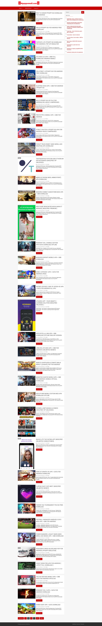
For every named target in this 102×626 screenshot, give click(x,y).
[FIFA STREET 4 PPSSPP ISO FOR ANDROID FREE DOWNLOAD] (26, 75)
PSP (19, 26)
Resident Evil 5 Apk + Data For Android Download (47, 591)
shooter (19, 191)
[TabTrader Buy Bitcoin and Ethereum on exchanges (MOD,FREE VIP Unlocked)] (26, 166)
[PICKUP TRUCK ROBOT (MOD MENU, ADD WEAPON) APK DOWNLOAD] (26, 148)
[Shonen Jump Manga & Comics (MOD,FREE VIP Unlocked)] (26, 422)
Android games (21, 347)
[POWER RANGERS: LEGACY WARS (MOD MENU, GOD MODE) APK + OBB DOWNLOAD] (26, 538)
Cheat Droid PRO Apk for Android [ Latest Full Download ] (48, 564)
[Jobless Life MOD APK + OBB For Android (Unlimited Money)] (26, 351)
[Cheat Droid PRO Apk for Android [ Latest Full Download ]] (26, 566)
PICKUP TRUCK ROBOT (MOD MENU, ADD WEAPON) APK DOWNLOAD (49, 145)
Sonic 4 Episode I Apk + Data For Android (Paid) (47, 273)
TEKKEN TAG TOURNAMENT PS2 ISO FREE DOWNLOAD (49, 506)
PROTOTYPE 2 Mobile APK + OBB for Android (48, 116)
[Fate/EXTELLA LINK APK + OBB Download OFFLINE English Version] (26, 337)
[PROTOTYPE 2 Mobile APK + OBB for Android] (26, 119)
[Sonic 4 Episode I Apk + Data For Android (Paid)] (26, 274)
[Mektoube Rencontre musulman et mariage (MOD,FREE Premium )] (26, 222)
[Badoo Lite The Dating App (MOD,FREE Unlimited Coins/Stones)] (26, 453)
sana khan (39, 31)
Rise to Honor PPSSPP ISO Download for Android (49, 14)
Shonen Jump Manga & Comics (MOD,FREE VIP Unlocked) (47, 409)
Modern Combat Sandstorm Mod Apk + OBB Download (49, 193)
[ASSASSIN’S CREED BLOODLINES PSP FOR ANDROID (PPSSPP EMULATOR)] (26, 552)
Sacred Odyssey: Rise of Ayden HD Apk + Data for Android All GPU (50, 287)
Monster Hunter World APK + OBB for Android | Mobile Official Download (48, 379)
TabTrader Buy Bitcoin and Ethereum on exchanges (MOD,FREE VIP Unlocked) (50, 160)
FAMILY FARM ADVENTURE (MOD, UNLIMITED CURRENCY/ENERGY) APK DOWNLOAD (75, 27)
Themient (82, 624)
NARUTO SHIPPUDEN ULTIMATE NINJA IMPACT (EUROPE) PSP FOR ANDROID (48, 363)
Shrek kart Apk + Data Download (48, 605)
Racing (19, 604)
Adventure (20, 256)
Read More (39, 23)
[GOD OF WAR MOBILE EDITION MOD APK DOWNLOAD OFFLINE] (26, 397)
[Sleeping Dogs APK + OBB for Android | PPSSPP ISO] (26, 89)
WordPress (28, 624)
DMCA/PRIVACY (28, 8)
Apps (19, 158)
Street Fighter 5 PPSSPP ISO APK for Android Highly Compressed (49, 130)
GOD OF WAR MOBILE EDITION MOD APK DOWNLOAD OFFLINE (49, 394)
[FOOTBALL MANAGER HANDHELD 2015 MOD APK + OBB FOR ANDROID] (26, 523)
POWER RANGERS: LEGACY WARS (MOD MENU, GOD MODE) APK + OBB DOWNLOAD (50, 535)
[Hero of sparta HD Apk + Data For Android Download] (26, 475)
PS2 (19, 99)
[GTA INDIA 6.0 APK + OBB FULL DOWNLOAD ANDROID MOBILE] (26, 60)
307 (37, 618)
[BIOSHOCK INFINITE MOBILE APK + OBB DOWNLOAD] (26, 260)
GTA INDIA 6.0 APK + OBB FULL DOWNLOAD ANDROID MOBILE (46, 57)
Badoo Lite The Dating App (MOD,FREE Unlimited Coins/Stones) (49, 440)
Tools (19, 562)
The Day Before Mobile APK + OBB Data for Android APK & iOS (48, 577)
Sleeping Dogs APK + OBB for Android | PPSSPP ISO (49, 87)
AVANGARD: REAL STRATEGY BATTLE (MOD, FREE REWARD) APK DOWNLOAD (75, 19)
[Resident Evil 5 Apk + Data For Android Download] (26, 594)
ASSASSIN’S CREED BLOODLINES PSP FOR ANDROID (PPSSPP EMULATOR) (49, 549)
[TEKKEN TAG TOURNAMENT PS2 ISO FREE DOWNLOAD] (26, 508)
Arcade (19, 271)
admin (38, 16)
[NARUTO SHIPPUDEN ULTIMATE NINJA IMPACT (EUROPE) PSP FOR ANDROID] (26, 366)
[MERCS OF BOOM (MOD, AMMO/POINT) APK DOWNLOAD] (26, 180)
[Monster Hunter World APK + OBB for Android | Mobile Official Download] (26, 381)
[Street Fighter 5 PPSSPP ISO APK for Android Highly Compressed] (26, 133)
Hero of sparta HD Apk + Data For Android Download (48, 472)
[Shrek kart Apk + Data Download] (26, 608)
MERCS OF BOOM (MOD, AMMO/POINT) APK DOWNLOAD (48, 178)
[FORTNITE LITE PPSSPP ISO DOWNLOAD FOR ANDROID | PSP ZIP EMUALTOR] (26, 46)
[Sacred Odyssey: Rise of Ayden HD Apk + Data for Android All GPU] (26, 291)
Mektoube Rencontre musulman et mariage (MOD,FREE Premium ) (49, 207)
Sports (19, 518)
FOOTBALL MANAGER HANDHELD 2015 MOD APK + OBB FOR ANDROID (48, 520)
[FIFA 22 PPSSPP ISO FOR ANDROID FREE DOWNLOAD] (26, 31)
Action (20, 8)
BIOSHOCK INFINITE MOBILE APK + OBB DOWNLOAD (48, 258)
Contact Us (36, 8)
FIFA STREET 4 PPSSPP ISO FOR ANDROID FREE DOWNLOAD (49, 72)
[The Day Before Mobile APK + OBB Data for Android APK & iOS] (26, 580)
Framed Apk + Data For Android (73, 34)
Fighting (19, 128)
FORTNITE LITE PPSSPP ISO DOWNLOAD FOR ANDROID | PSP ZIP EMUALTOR (49, 43)
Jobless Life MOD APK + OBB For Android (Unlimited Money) (47, 349)
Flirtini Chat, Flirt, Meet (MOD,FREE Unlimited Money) (48, 487)
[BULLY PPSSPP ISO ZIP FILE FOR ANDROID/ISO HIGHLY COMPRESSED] (26, 105)
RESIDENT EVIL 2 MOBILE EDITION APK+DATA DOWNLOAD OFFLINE (47, 243)
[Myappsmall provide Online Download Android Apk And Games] (29, 4)
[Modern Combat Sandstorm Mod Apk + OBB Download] (26, 196)
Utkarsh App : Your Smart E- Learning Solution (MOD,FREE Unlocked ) (46, 303)
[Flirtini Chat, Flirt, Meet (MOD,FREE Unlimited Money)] (26, 493)
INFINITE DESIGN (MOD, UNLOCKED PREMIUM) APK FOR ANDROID (74, 23)
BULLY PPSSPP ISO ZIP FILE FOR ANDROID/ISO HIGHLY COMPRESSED (47, 101)
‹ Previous (21, 618)
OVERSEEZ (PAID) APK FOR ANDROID (75, 52)
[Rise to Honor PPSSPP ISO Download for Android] (26, 16)
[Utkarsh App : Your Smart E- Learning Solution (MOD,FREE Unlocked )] (26, 315)
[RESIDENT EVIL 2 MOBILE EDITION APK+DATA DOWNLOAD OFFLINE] (26, 246)
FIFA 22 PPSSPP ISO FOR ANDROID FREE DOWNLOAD (49, 28)
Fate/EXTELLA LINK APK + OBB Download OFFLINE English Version (49, 334)
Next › (41, 618)
